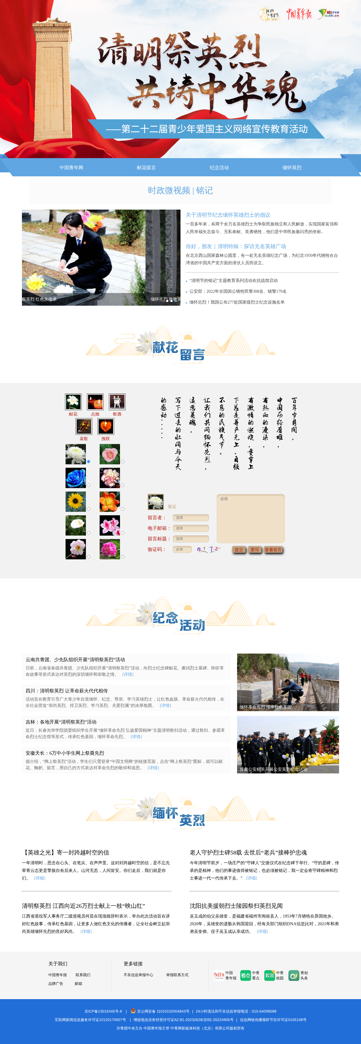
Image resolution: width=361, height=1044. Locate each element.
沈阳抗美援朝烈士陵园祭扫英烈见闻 (236, 906)
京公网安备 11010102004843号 (163, 1011)
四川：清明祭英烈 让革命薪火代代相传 (67, 690)
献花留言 (146, 167)
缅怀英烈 (292, 167)
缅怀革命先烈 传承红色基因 (265, 707)
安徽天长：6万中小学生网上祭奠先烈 (65, 753)
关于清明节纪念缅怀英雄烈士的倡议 (228, 215)
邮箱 (78, 984)
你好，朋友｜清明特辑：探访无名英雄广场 (236, 246)
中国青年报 (57, 975)
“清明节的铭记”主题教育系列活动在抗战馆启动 (233, 280)
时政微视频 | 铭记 (180, 190)
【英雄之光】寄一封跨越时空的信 (65, 852)
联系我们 (83, 975)
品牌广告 (55, 984)
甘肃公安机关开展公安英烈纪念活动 (273, 769)
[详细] (39, 878)
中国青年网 (71, 167)
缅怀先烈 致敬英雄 (44, 299)
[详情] (127, 674)
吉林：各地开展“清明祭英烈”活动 (61, 722)
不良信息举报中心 (138, 975)
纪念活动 (219, 167)
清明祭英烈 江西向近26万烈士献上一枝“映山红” (83, 906)
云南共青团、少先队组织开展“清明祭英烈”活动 (75, 659)
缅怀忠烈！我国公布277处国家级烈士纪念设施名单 (237, 302)
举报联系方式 (177, 975)
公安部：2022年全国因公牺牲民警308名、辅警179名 (238, 291)
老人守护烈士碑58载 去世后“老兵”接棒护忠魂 (248, 852)
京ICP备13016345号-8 (103, 1011)
